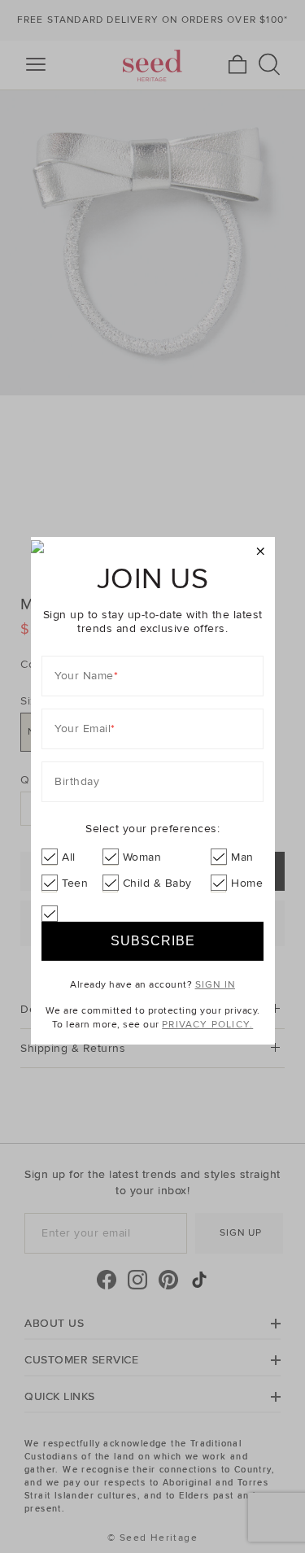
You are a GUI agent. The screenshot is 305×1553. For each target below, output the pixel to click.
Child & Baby (157, 883)
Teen (75, 883)
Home (247, 883)
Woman (142, 857)
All (69, 857)
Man (242, 857)
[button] (260, 552)
